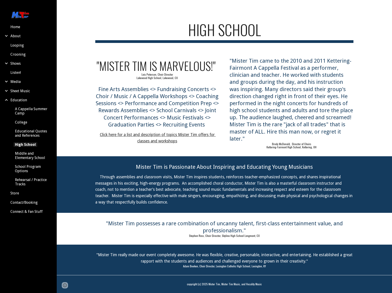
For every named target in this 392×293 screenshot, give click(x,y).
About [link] (15, 36)
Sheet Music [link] (20, 91)
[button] (386, 6)
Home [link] (15, 27)
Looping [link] (17, 45)
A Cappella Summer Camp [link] (31, 111)
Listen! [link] (15, 72)
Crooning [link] (18, 54)
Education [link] (18, 100)
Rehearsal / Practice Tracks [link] (31, 182)
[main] (224, 32)
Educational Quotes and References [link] (31, 133)
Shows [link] (15, 63)
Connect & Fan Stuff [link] (26, 211)
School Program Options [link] (28, 168)
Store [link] (14, 193)
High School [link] (25, 144)
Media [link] (15, 81)
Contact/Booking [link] (24, 202)
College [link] (21, 122)
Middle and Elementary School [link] (30, 155)
